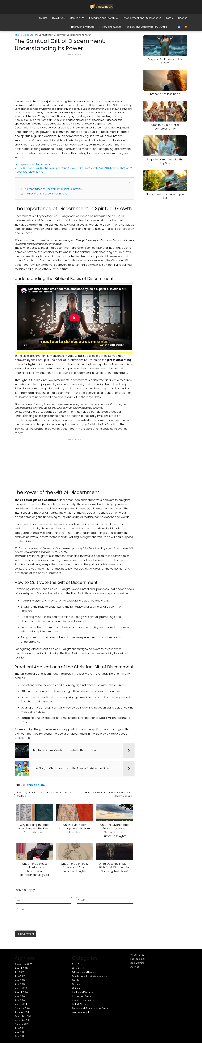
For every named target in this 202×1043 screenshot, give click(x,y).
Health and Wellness (82, 27)
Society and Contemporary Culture (146, 27)
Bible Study (58, 18)
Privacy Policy (137, 954)
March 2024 (21, 1004)
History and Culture (110, 27)
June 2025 (20, 976)
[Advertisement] (74, 77)
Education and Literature (103, 18)
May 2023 (20, 1032)
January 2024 (22, 1012)
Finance (182, 18)
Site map (134, 966)
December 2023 (23, 1016)
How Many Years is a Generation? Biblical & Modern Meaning (108, 794)
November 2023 (23, 1020)
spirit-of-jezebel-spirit (83, 1012)
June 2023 (20, 1028)
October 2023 (22, 1024)
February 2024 (22, 1008)
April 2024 (20, 1000)
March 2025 (21, 988)
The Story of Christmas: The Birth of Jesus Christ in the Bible (44, 794)
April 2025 (20, 984)
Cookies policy (137, 958)
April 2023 (20, 1036)
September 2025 (23, 964)
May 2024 (20, 996)
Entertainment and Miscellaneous (142, 18)
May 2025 (20, 980)
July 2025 (19, 972)
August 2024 (21, 992)
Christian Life (77, 18)
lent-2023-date (80, 1004)
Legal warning (137, 962)
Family (169, 18)
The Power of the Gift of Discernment (45, 193)
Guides (43, 18)
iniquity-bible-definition (84, 1000)
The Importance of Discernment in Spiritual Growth (53, 189)
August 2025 (21, 968)
